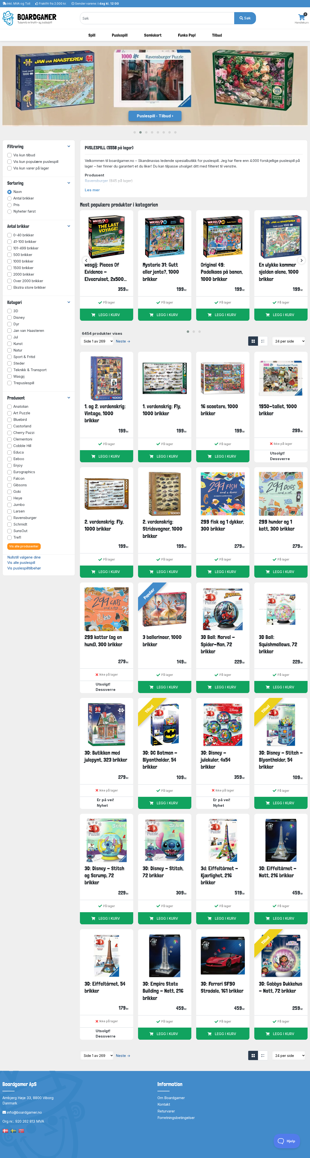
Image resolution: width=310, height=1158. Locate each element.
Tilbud (217, 35)
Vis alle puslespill (21, 562)
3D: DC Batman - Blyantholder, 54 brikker (160, 760)
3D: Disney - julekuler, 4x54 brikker (216, 760)
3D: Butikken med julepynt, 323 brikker (106, 756)
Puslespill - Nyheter (154, 115)
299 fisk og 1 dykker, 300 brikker (222, 525)
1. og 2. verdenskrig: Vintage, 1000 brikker (105, 413)
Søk (247, 18)
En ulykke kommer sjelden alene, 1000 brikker (279, 272)
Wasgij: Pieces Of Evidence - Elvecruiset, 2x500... (106, 272)
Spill (91, 35)
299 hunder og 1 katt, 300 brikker (276, 525)
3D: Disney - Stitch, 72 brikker (163, 871)
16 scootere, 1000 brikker (219, 409)
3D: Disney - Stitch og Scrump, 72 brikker (104, 875)
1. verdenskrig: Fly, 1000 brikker (162, 409)
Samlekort (153, 35)
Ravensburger (96, 180)
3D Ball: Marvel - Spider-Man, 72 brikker (218, 644)
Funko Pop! (187, 35)
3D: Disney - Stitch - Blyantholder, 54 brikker (281, 760)
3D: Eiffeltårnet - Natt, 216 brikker (277, 871)
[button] (135, 132)
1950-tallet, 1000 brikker (278, 409)
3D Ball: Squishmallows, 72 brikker (278, 644)
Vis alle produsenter (24, 546)
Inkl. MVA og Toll (18, 3)
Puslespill (120, 35)
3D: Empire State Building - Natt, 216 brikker (163, 991)
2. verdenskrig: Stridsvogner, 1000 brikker (162, 529)
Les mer (92, 190)
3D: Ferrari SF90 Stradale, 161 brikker (222, 987)
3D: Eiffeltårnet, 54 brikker (105, 987)
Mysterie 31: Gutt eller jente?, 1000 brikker (161, 272)
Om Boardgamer (171, 1097)
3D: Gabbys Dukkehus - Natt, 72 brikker (280, 987)
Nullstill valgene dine (24, 557)
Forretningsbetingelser (176, 1117)
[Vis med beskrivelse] (263, 341)
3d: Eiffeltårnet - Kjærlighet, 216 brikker (219, 875)
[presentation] (86, 260)
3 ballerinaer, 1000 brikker (162, 640)
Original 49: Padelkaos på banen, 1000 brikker (222, 272)
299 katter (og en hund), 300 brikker (103, 640)
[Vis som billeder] (253, 341)
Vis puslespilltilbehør (24, 568)
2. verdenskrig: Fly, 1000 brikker (104, 525)
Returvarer (166, 1111)
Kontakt (163, 1104)
